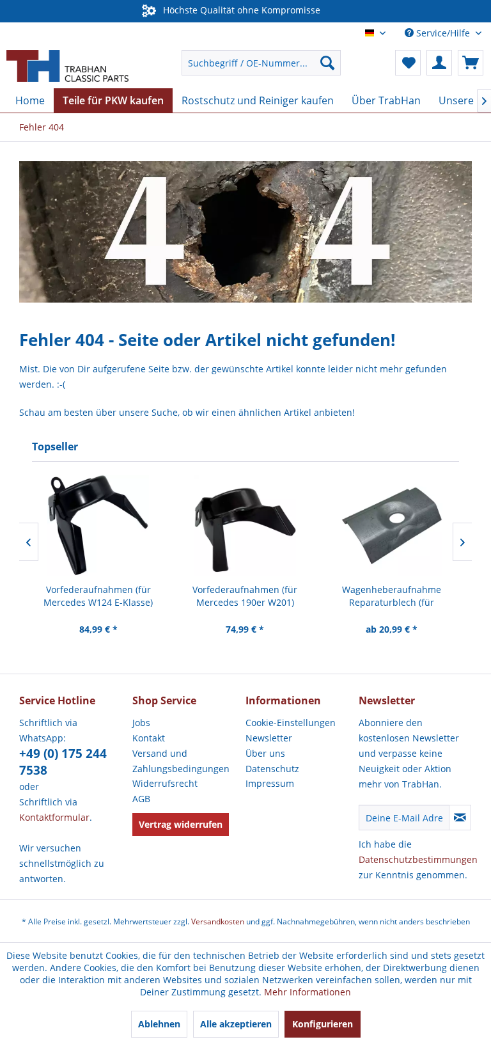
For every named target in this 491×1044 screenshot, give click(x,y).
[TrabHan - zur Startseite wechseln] (67, 66)
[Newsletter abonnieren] (460, 817)
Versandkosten (217, 921)
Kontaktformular (54, 817)
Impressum (270, 783)
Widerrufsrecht (165, 783)
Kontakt (148, 738)
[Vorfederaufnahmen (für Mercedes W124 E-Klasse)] (98, 525)
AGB (141, 799)
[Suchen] (327, 62)
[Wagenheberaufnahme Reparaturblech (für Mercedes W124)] (391, 525)
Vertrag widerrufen (180, 824)
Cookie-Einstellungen (291, 722)
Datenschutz (272, 769)
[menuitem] (261, 62)
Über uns (265, 753)
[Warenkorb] (470, 62)
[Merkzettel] (408, 62)
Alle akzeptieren (236, 1024)
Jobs (141, 722)
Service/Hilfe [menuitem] (443, 33)
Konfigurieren (322, 1024)
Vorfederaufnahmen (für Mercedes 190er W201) (244, 595)
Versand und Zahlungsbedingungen (181, 761)
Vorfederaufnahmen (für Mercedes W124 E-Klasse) (98, 595)
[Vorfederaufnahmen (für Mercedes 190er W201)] (245, 525)
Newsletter (269, 738)
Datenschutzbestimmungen (418, 859)
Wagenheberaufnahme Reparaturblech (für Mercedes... (391, 596)
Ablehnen (159, 1024)
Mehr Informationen (307, 992)
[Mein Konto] (439, 62)
